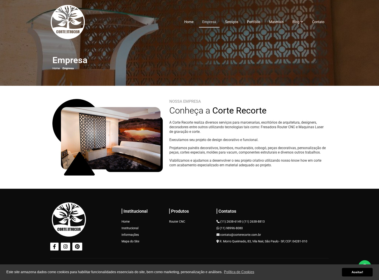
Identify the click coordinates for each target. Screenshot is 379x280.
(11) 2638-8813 (254, 221)
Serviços (231, 22)
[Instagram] (65, 247)
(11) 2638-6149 (231, 221)
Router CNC (177, 221)
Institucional (130, 228)
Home (188, 22)
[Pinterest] (77, 247)
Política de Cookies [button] (239, 272)
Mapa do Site (130, 241)
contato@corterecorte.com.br (240, 234)
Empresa (209, 22)
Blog (296, 22)
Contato (318, 22)
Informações (130, 234)
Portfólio (253, 22)
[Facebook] (54, 247)
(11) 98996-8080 (231, 228)
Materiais (276, 22)
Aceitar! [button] (357, 272)
